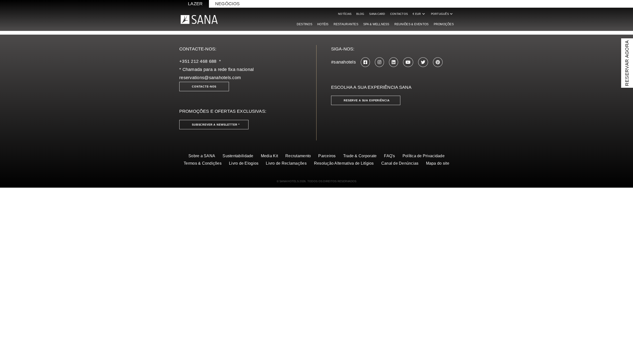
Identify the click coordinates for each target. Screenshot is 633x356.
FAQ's (389, 156)
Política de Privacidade (424, 156)
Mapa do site (437, 163)
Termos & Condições (203, 163)
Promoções (444, 24)
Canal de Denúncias (400, 163)
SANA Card (377, 13)
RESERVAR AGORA (627, 63)
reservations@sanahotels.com (210, 77)
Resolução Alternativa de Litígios (344, 163)
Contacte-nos (204, 86)
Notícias (344, 13)
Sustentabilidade (238, 156)
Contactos (399, 13)
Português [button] (442, 13)
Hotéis (323, 24)
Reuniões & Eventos (411, 24)
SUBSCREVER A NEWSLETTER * (216, 124)
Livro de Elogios (243, 163)
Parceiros (327, 156)
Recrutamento (298, 156)
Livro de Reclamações (286, 163)
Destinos (304, 24)
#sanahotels (343, 62)
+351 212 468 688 (197, 61)
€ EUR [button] (419, 13)
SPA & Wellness (376, 24)
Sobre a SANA (201, 156)
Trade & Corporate (360, 156)
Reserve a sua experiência (367, 100)
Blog (360, 13)
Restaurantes (346, 24)
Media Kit (269, 156)
